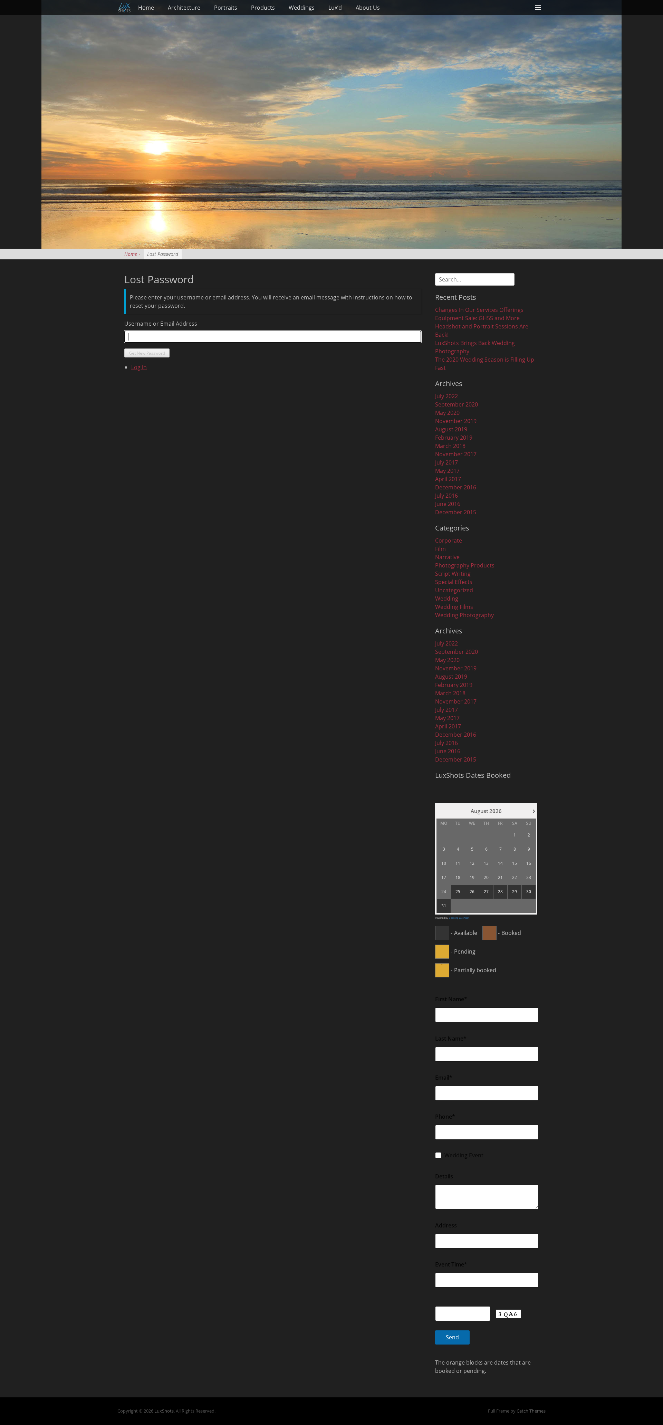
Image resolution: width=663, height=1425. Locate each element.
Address (446, 1225)
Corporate (448, 540)
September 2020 (456, 404)
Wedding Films (454, 607)
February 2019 (453, 437)
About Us (368, 7)
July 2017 (446, 462)
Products (263, 7)
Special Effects (453, 582)
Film (440, 549)
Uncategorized (454, 590)
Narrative (447, 557)
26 (472, 892)
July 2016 (446, 495)
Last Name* (451, 1038)
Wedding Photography (464, 615)
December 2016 (455, 487)
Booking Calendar (459, 917)
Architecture (184, 7)
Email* (443, 1077)
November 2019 (456, 421)
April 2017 (448, 479)
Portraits (225, 7)
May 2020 (447, 413)
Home (146, 7)
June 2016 (447, 504)
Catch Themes (531, 1411)
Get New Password (147, 353)
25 (457, 892)
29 (514, 892)
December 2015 (455, 512)
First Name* (451, 999)
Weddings (302, 7)
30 (528, 892)
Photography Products (464, 565)
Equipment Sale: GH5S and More (477, 318)
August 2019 (451, 429)
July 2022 (446, 396)
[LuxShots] (124, 7)
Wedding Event (463, 1155)
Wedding (446, 598)
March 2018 (450, 446)
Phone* (445, 1116)
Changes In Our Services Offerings (479, 310)
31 (443, 906)
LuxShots (164, 1411)
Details (444, 1176)
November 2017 (456, 454)
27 (486, 892)
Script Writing (453, 573)
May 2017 (447, 471)
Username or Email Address (160, 323)
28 (500, 892)
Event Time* (451, 1264)
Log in (139, 367)
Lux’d (335, 7)
